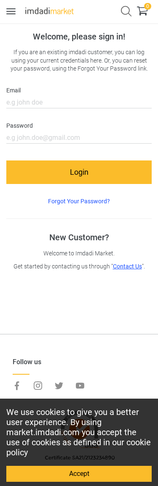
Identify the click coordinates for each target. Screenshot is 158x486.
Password (19, 126)
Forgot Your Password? (79, 201)
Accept (79, 474)
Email (13, 90)
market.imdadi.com (43, 432)
